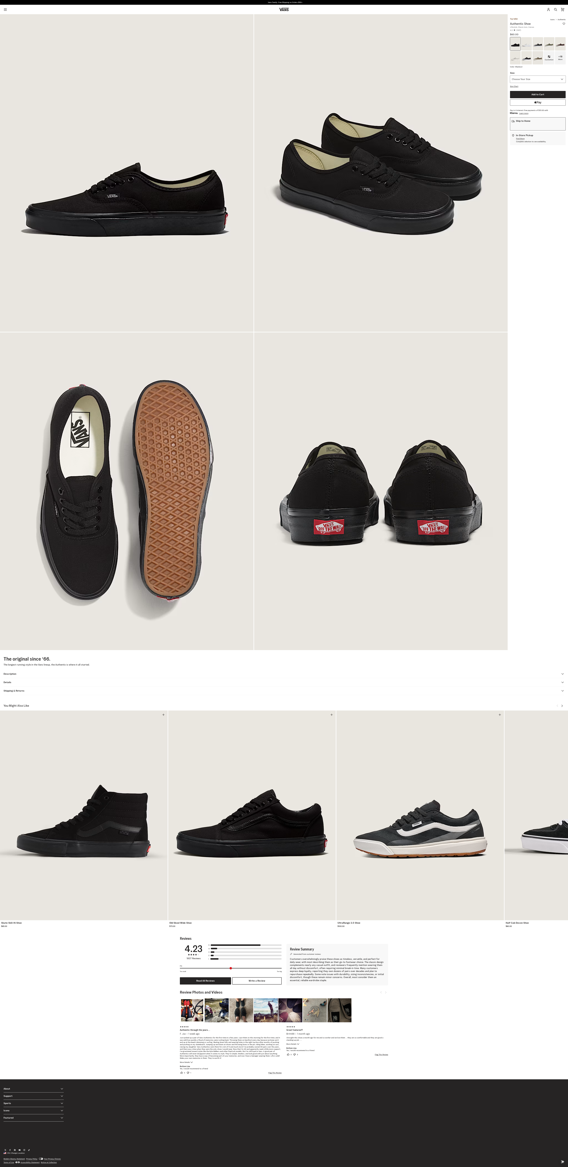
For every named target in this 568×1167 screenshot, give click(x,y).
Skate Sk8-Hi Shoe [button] (11, 922)
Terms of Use (9, 1162)
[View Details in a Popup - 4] (266, 1010)
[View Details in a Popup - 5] (290, 1010)
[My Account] (548, 9)
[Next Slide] (562, 705)
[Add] (163, 715)
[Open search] (555, 9)
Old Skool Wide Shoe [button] (180, 922)
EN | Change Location (16, 1153)
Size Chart (514, 86)
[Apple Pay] (538, 102)
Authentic (562, 19)
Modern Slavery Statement (14, 1159)
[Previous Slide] (557, 705)
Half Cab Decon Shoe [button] (517, 922)
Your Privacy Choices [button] (52, 1159)
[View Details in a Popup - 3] (241, 1010)
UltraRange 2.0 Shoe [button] (349, 922)
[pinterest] (15, 1150)
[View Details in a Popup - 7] (339, 1010)
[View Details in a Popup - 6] (315, 1010)
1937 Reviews (194, 958)
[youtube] (19, 1150)
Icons (552, 19)
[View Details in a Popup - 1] (192, 1010)
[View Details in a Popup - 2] (217, 1010)
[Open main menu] (5, 9)
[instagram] (24, 1150)
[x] (5, 1150)
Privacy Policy (31, 1159)
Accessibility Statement (30, 1162)
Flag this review (275, 1073)
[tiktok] (29, 1150)
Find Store (520, 138)
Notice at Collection (49, 1162)
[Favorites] (563, 23)
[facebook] (10, 1150)
